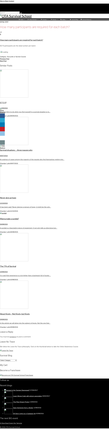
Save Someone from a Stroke (23, 408)
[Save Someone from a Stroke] (8, 408)
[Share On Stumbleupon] (2, 138)
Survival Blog (75, 19)
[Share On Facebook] (2, 115)
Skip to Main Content (7, 1)
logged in (13, 337)
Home (21, 19)
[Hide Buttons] (2, 148)
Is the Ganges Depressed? (21, 390)
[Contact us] (2, 142)
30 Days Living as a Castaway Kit (24, 413)
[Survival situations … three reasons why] (54, 131)
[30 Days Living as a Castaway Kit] (8, 413)
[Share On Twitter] (2, 120)
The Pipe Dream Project (21, 402)
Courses (45, 19)
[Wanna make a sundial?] (54, 213)
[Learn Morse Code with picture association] (8, 396)
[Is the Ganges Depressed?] (8, 390)
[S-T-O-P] (54, 83)
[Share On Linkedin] (2, 124)
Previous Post (4, 59)
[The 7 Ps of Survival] (54, 247)
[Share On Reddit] (2, 133)
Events (54, 19)
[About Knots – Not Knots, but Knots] (54, 295)
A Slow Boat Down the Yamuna (11, 423)
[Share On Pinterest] (2, 129)
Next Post (3, 61)
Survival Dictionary (86, 19)
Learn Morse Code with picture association (27, 396)
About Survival (33, 19)
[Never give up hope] (54, 179)
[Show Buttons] (2, 112)
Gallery (64, 19)
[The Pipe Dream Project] (8, 402)
